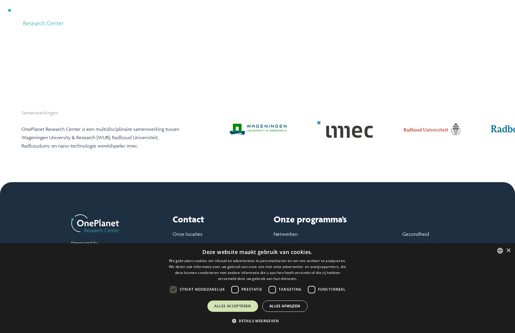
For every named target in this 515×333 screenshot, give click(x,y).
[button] (361, 14)
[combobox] (500, 251)
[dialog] (257, 288)
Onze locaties (187, 234)
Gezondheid (415, 234)
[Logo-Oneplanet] (36, 14)
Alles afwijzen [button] (284, 306)
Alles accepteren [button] (232, 306)
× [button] (508, 250)
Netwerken (286, 234)
